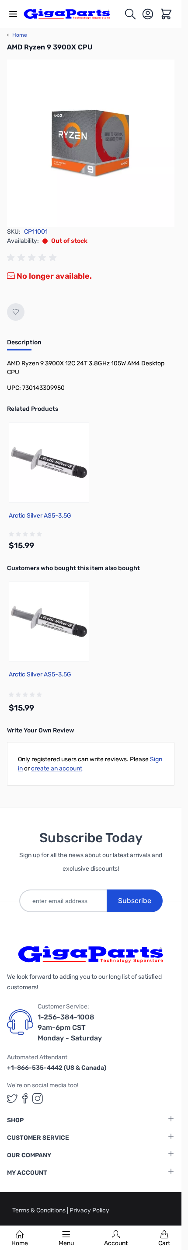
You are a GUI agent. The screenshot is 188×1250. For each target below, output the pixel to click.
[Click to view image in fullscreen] (90, 143)
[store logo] (72, 14)
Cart (164, 1243)
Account (116, 1243)
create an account (56, 768)
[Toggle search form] (130, 14)
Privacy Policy (89, 1210)
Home (19, 1243)
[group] (33, 257)
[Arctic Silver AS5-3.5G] (49, 462)
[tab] (24, 345)
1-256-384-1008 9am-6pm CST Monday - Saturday (70, 1027)
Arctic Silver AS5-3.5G (40, 515)
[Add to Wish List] (15, 312)
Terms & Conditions (39, 1210)
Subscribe (134, 900)
